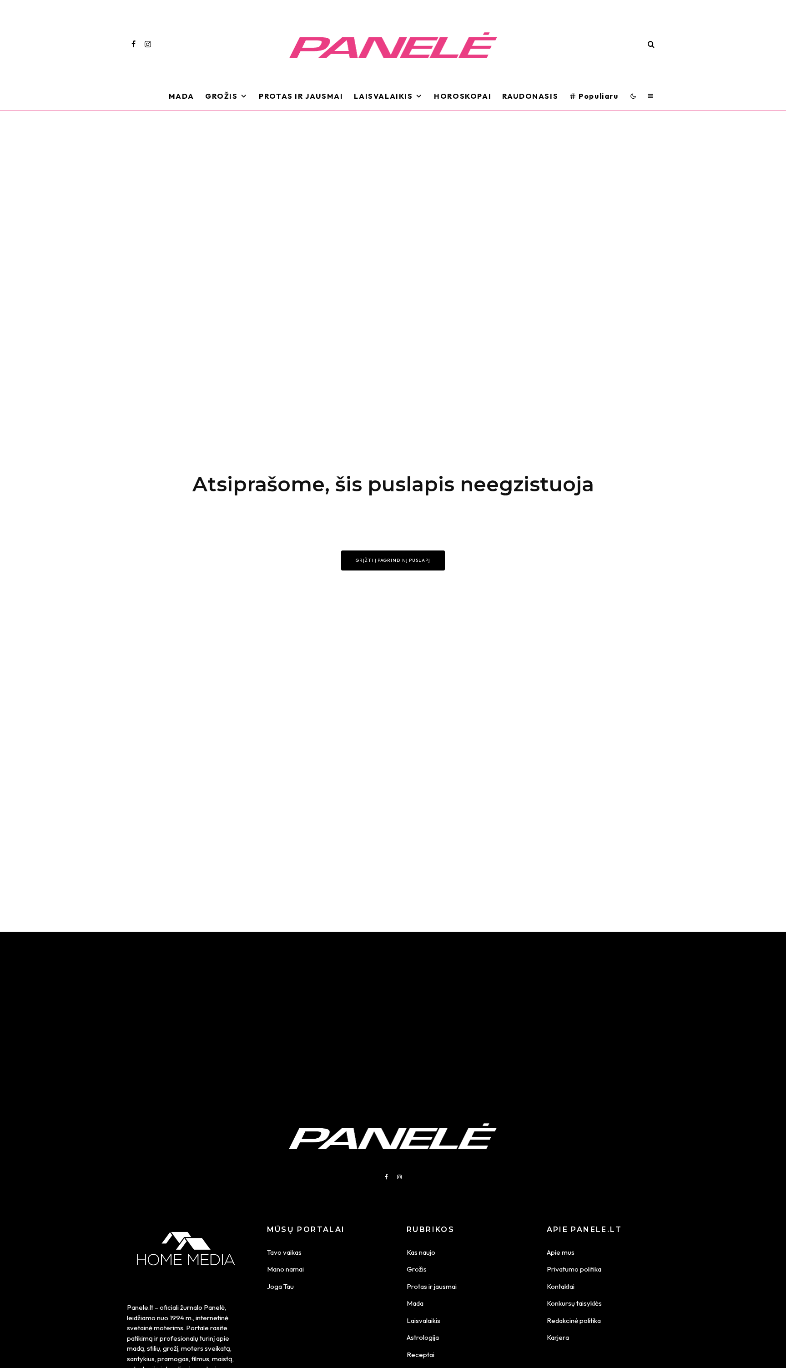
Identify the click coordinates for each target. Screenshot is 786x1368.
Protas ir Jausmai (301, 96)
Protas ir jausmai (432, 1286)
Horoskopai (462, 96)
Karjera (558, 1337)
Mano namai (285, 1269)
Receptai (420, 1354)
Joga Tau (280, 1286)
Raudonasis (530, 96)
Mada (181, 96)
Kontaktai (560, 1286)
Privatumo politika (574, 1269)
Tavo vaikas (284, 1252)
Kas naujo (421, 1252)
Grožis (221, 96)
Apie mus (560, 1252)
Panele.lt (140, 1307)
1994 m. (181, 1317)
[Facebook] (133, 44)
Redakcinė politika (574, 1320)
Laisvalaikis (383, 96)
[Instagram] (148, 44)
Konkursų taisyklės (574, 1303)
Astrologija (423, 1337)
